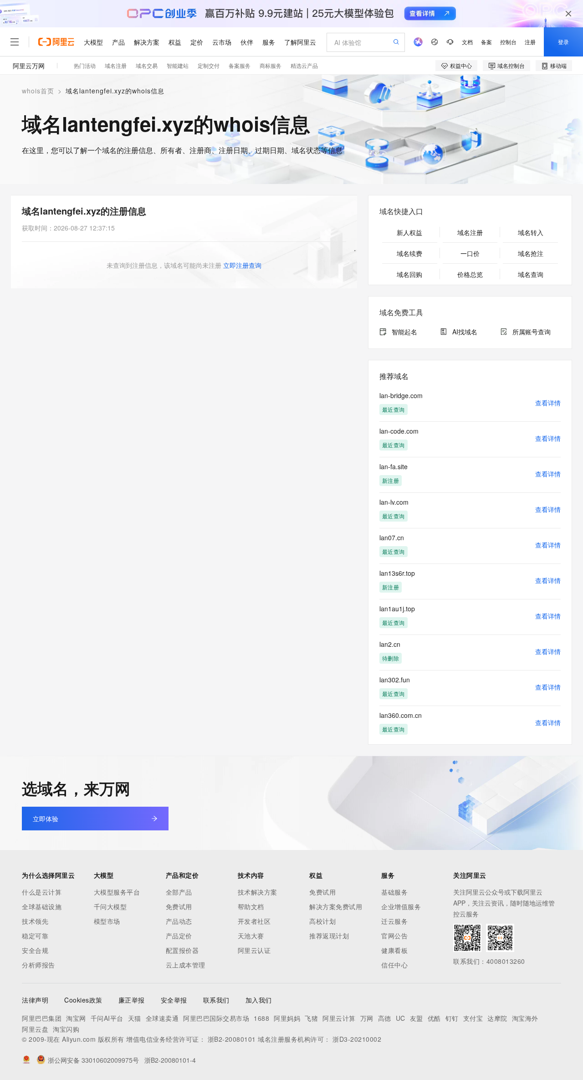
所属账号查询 (531, 331)
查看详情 (548, 402)
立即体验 (45, 818)
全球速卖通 (162, 1018)
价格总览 (470, 274)
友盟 (416, 1018)
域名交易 (147, 65)
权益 (175, 41)
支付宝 (473, 1018)
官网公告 (394, 935)
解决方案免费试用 (335, 906)
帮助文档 (251, 906)
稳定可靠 (35, 935)
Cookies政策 (83, 999)
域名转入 (530, 232)
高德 (384, 1018)
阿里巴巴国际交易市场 (216, 1018)
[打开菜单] (14, 41)
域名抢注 (530, 253)
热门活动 (85, 65)
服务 (268, 41)
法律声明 (35, 999)
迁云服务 (394, 921)
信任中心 (394, 964)
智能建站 (178, 65)
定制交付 (209, 65)
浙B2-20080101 (232, 1039)
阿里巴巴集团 (41, 1018)
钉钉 (452, 1018)
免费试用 (179, 906)
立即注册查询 (242, 265)
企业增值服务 (401, 906)
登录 (563, 42)
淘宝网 (76, 1018)
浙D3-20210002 (356, 1039)
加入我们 (258, 999)
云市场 (221, 41)
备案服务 (240, 65)
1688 (261, 1018)
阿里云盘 (35, 1029)
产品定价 (179, 935)
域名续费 (409, 253)
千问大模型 (110, 906)
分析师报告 (38, 964)
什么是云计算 (41, 891)
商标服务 (270, 65)
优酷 (434, 1018)
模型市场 (107, 921)
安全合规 (35, 950)
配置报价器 (182, 950)
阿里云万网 (29, 65)
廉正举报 (131, 999)
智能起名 (404, 331)
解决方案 (146, 41)
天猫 (134, 1018)
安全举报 (174, 999)
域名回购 (409, 274)
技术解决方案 (257, 891)
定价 (196, 41)
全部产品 (179, 891)
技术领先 (35, 921)
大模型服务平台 (117, 891)
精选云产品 (304, 65)
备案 (486, 42)
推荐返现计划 (329, 935)
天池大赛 (251, 935)
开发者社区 (254, 921)
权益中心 (461, 65)
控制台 (508, 42)
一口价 (470, 253)
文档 (467, 42)
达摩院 (497, 1018)
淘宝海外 (525, 1018)
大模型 (93, 41)
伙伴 (246, 41)
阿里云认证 (254, 950)
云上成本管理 (185, 964)
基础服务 (394, 891)
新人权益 (409, 232)
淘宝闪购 (66, 1029)
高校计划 (322, 921)
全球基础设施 (41, 906)
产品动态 (179, 921)
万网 (366, 1018)
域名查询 (530, 274)
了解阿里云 (300, 41)
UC (400, 1018)
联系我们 (216, 999)
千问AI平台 (107, 1018)
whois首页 (38, 90)
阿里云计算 (339, 1018)
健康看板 (394, 950)
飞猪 (311, 1018)
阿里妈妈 (287, 1018)
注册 (530, 42)
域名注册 (116, 65)
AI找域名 (464, 331)
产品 (118, 41)
